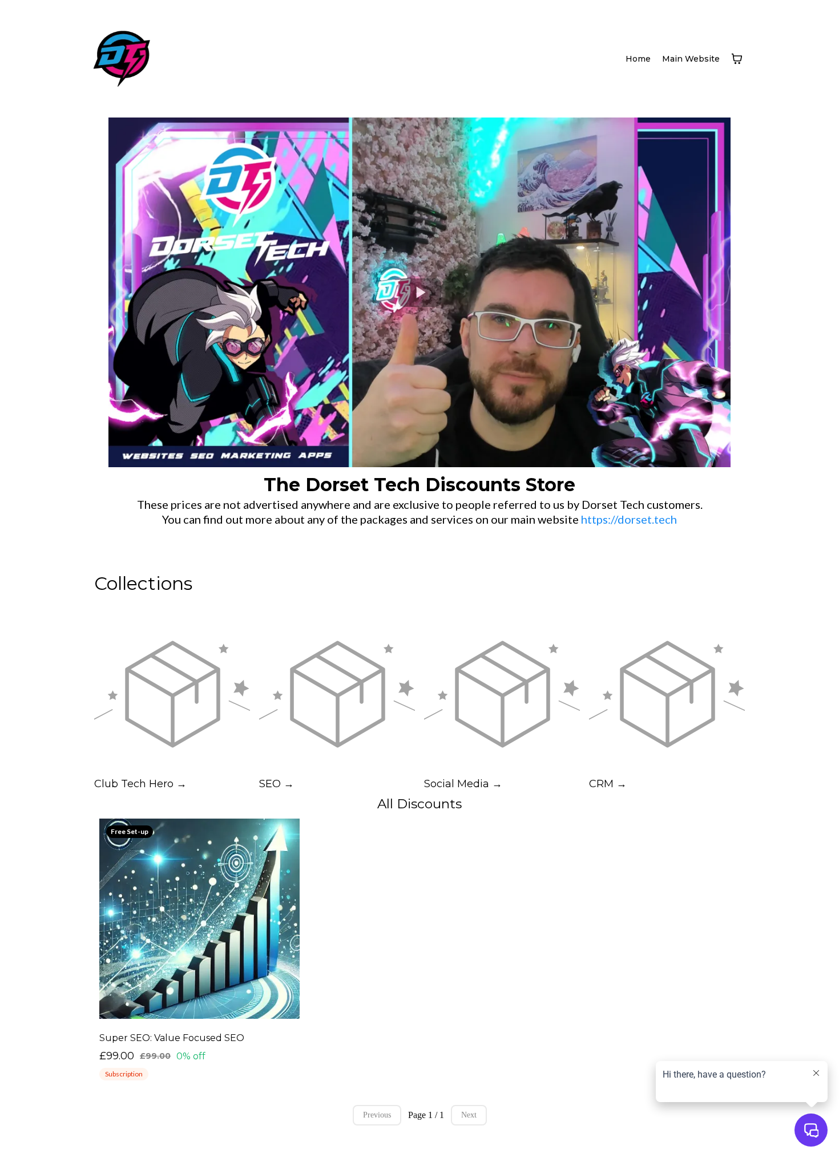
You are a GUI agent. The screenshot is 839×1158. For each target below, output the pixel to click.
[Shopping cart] (737, 58)
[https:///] (121, 58)
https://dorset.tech (629, 519)
